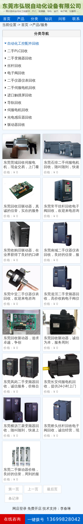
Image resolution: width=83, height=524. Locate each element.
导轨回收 (14, 102)
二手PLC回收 (17, 50)
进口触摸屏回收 (19, 95)
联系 (76, 18)
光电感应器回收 (19, 117)
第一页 (13, 489)
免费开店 (34, 508)
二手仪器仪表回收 (21, 80)
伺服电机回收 (18, 109)
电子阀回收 (16, 72)
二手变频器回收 (19, 58)
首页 (7, 18)
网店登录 (19, 508)
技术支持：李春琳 (56, 508)
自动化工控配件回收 (23, 43)
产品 (21, 18)
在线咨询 (12, 519)
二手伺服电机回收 (21, 87)
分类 (34, 18)
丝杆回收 (14, 65)
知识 (48, 18)
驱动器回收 (16, 124)
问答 (62, 18)
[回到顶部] (77, 507)
